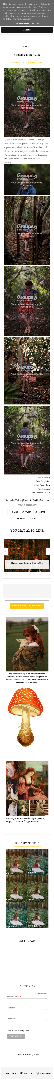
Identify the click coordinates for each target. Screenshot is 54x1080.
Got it (35, 23)
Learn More (22, 23)
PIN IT (22, 519)
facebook (11, 1073)
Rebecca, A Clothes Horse (22, 62)
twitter (28, 1073)
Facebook (27, 500)
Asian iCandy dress (42, 485)
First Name (12, 1008)
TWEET (28, 512)
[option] (27, 557)
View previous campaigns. (18, 1030)
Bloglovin (9, 500)
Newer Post (20, 606)
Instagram (44, 500)
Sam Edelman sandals (41, 492)
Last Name (11, 1019)
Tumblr (36, 500)
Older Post (34, 606)
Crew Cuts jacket (43, 481)
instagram (45, 1073)
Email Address (14, 996)
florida (26, 46)
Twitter (18, 500)
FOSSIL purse (44, 489)
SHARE (14, 512)
